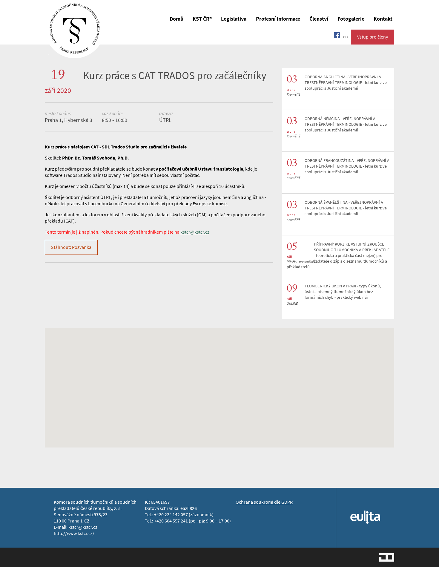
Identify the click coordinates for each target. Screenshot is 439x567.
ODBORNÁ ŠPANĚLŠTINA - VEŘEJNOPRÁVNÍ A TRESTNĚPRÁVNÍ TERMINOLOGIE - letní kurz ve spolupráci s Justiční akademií (346, 208)
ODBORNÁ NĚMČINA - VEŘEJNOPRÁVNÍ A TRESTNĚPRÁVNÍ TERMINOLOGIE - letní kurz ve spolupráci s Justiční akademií (346, 124)
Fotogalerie (350, 18)
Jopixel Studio (386, 557)
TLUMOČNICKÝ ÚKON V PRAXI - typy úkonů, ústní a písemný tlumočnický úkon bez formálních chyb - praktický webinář (343, 291)
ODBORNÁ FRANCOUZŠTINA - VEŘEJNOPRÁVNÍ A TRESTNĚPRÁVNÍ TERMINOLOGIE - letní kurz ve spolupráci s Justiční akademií (347, 166)
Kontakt (383, 18)
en (345, 36)
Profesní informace (278, 18)
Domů (176, 18)
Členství (318, 18)
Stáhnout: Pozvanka (71, 247)
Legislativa (233, 18)
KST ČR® (202, 18)
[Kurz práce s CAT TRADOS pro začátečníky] (75, 54)
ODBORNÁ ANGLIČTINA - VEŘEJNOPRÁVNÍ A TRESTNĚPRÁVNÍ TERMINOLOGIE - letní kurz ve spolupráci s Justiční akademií (346, 82)
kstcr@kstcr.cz (194, 232)
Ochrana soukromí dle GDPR (264, 502)
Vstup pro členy (372, 37)
